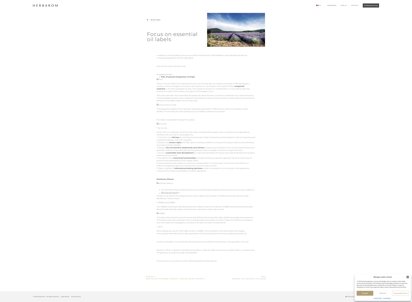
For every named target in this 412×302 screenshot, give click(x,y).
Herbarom (331, 5)
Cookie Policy (378, 298)
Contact (354, 5)
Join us (344, 5)
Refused (382, 293)
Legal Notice (387, 298)
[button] (408, 277)
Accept (365, 293)
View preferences (400, 293)
